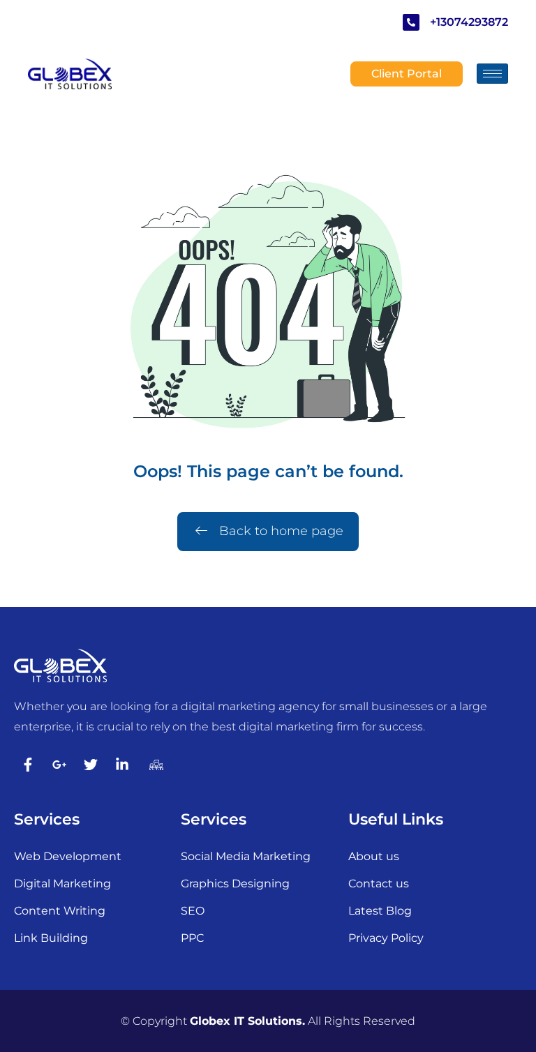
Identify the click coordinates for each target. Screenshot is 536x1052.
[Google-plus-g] (59, 765)
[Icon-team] (154, 765)
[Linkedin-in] (122, 765)
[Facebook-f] (28, 765)
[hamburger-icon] (492, 73)
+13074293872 (469, 22)
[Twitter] (91, 765)
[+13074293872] (411, 22)
